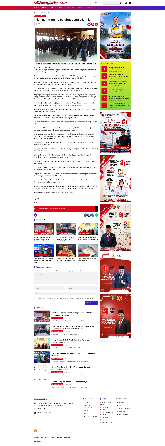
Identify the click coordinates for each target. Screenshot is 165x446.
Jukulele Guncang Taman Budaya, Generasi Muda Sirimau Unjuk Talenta (42, 239)
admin (40, 23)
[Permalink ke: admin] (36, 24)
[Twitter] (89, 215)
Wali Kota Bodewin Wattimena (107, 413)
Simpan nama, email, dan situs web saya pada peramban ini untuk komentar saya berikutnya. (66, 298)
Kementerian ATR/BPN (105, 408)
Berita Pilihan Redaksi (39, 15)
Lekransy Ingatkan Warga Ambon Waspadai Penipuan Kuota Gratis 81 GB (117, 90)
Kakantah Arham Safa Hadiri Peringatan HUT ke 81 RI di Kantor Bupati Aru (118, 83)
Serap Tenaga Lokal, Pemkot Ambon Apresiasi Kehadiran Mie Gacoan (88, 239)
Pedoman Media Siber (123, 408)
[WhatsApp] (96, 215)
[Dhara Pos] (50, 3)
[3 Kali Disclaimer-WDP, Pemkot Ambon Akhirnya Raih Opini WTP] (44, 250)
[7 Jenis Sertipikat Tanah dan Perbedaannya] (88, 250)
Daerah (85, 402)
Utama (85, 410)
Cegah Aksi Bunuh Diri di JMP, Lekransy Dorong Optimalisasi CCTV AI (65, 260)
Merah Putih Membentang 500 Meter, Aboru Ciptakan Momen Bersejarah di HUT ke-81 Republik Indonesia (118, 97)
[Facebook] (85, 215)
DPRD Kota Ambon (107, 422)
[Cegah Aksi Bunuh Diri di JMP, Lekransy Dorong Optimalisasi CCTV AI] (66, 250)
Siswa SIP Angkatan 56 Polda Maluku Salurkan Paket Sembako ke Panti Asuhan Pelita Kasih (65, 239)
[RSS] (35, 430)
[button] (121, 3)
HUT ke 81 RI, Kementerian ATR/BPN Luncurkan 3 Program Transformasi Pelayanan (119, 104)
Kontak (118, 405)
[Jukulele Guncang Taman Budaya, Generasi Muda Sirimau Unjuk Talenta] (44, 229)
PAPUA (85, 413)
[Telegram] (92, 215)
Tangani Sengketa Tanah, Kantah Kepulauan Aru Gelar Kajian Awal (118, 68)
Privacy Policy (120, 411)
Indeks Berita (120, 402)
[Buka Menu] (130, 3)
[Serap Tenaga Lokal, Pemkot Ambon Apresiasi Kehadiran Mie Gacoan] (88, 229)
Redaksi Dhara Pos (122, 414)
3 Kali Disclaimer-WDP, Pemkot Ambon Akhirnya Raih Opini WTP (43, 260)
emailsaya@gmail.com (44, 413)
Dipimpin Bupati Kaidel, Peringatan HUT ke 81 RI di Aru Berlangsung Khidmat (118, 75)
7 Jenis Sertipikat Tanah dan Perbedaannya (87, 259)
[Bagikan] (96, 24)
